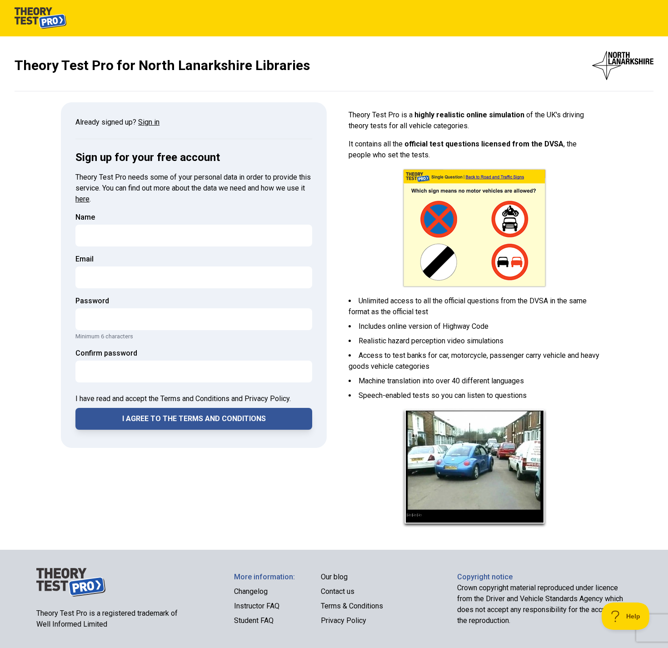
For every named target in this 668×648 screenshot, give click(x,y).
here (82, 199)
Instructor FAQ (256, 606)
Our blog (334, 577)
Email (84, 259)
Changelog (251, 591)
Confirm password (106, 353)
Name (85, 217)
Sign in (149, 122)
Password (92, 300)
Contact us (337, 591)
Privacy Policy (343, 620)
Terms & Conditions (352, 606)
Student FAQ (254, 620)
